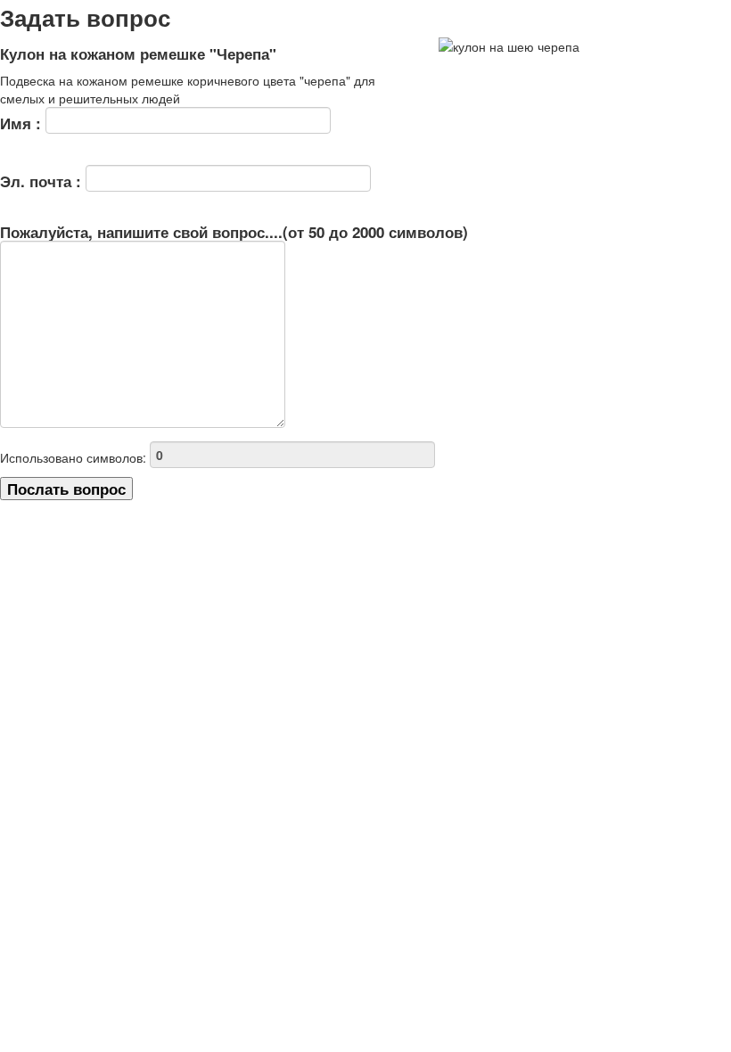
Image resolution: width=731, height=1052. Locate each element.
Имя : (22, 123)
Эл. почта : (43, 181)
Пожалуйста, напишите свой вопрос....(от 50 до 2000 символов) (234, 232)
